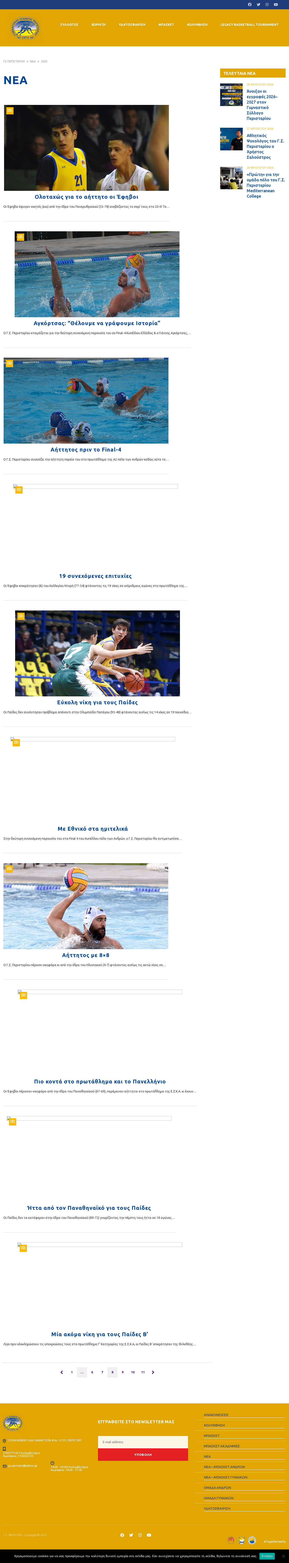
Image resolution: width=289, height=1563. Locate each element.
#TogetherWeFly (275, 1541)
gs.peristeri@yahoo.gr (22, 1465)
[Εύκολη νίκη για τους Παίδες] (97, 653)
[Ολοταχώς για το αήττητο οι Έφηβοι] (86, 148)
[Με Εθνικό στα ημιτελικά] (92, 780)
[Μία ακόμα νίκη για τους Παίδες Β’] (99, 1285)
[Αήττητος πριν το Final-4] (86, 401)
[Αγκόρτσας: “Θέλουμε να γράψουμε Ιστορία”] (97, 274)
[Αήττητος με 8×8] (85, 906)
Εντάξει (267, 1556)
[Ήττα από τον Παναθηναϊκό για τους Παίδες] (89, 1159)
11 (143, 1372)
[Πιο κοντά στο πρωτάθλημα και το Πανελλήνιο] (99, 1033)
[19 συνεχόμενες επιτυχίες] (95, 527)
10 (133, 1372)
